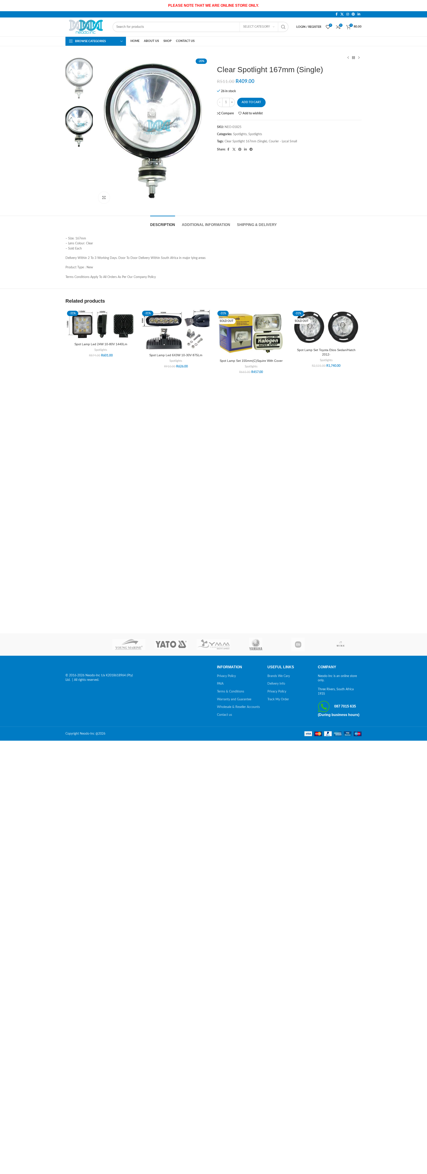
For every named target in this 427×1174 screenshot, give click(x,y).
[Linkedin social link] (359, 14)
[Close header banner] (421, 5)
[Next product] (359, 58)
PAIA (220, 683)
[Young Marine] (129, 644)
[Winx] (340, 644)
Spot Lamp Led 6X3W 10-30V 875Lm (175, 355)
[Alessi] (86, 644)
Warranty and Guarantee (234, 699)
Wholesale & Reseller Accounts (238, 707)
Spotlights (240, 134)
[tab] (162, 222)
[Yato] (171, 644)
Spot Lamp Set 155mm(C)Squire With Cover (251, 360)
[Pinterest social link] (353, 14)
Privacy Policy (226, 676)
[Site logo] (86, 26)
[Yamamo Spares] (213, 644)
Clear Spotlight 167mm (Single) (246, 141)
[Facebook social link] (336, 14)
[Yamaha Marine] (256, 644)
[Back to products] (353, 58)
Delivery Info (276, 683)
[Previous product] (348, 58)
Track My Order (278, 699)
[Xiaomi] (298, 644)
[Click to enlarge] (104, 197)
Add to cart (251, 102)
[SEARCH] (283, 27)
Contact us (224, 714)
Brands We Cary (278, 676)
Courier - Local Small (283, 141)
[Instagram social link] (347, 14)
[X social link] (342, 14)
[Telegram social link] (251, 149)
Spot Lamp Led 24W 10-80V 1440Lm (100, 344)
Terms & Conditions (230, 691)
